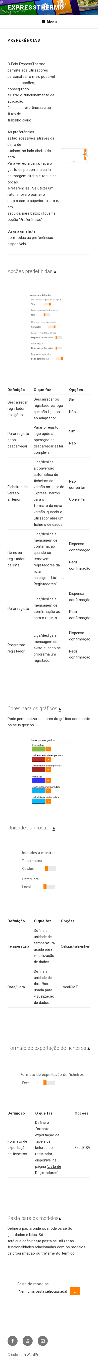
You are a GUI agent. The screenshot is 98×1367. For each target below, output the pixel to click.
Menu (52, 22)
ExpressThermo (36, 7)
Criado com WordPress (26, 1355)
